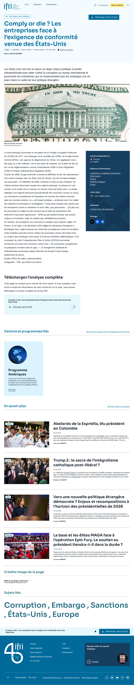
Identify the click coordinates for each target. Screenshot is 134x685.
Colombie (100, 436)
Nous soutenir (117, 5)
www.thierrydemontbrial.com (52, 677)
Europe (92, 184)
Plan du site (32, 677)
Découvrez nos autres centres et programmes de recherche (108, 332)
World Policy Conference (72, 677)
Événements (51, 4)
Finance (93, 179)
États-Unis (76, 477)
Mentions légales (20, 677)
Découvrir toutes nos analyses (118, 406)
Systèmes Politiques (97, 182)
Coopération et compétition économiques (105, 173)
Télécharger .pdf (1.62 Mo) (106, 17)
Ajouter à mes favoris (66, 50)
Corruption (25, 605)
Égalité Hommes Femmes (41, 657)
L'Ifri (26, 4)
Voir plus (12, 390)
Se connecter (103, 5)
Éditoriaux (9, 424)
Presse (33, 644)
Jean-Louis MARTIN (59, 443)
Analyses (37, 4)
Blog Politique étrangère (90, 677)
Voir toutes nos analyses (19, 16)
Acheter (95, 662)
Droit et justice (95, 176)
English (96, 162)
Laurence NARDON (59, 521)
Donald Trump (69, 473)
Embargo (68, 605)
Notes (8, 460)
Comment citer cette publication (101, 209)
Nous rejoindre (36, 648)
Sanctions (109, 605)
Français (96, 159)
